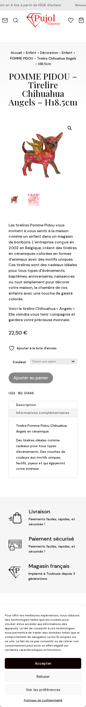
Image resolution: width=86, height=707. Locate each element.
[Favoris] (70, 20)
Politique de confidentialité (43, 700)
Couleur (19, 362)
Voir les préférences (43, 689)
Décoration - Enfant (56, 52)
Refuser (43, 676)
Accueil (16, 52)
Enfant (31, 52)
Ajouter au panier (30, 378)
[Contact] (5, 20)
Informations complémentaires (42, 413)
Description (26, 405)
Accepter (43, 663)
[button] (69, 128)
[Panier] (81, 20)
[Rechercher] (15, 20)
